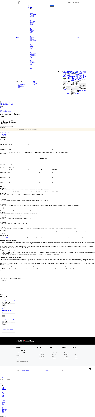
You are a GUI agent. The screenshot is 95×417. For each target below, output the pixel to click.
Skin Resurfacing (33, 53)
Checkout (3, 399)
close (5, 416)
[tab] (48, 134)
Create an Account (5, 377)
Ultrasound (32, 61)
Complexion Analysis (32, 17)
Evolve (33, 15)
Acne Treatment (32, 11)
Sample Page (4, 410)
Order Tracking (4, 409)
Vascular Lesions (33, 65)
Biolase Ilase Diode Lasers (7, 310)
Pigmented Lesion (33, 40)
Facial (31, 20)
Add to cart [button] (65, 90)
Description (4, 134)
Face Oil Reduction (32, 19)
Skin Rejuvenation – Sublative (32, 52)
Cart (2, 398)
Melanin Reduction (32, 30)
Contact (3, 393)
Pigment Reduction (32, 39)
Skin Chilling (32, 44)
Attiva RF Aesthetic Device (80, 77)
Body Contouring (33, 14)
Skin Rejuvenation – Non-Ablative (32, 49)
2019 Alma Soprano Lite (84, 76)
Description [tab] (3, 137)
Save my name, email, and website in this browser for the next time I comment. (13, 292)
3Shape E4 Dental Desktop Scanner (9, 319)
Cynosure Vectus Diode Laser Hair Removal (77, 77)
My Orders (3, 408)
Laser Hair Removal (32, 27)
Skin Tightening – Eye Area (33, 56)
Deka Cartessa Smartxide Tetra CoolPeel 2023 (68, 77)
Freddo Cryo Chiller (64, 75)
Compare (64, 84)
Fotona (1, 250)
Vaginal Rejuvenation (32, 64)
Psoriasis (31, 41)
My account (4, 389)
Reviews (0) (4, 135)
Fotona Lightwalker (10, 131)
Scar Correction (32, 43)
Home (3, 387)
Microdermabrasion (33, 33)
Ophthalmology (32, 35)
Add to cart (2, 126)
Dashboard (3, 402)
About (3, 388)
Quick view (65, 83)
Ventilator (31, 66)
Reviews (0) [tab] (3, 270)
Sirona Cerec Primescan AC (7, 329)
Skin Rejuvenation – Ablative (32, 46)
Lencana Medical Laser (25, 370)
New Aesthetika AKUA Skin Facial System (73, 78)
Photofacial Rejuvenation (32, 37)
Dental (4, 131)
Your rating (2, 280)
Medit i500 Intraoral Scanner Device (9, 300)
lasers (7, 237)
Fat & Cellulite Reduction (32, 22)
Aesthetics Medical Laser (32, 13)
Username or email (3, 379)
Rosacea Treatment (31, 42)
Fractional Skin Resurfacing (32, 24)
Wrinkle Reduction (32, 68)
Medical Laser (32, 28)
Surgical (31, 57)
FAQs (3, 403)
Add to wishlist (65, 81)
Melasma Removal (31, 32)
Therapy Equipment (32, 60)
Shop (3, 392)
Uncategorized (32, 62)
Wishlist (5, 391)
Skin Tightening (32, 54)
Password (2, 381)
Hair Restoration (32, 25)
